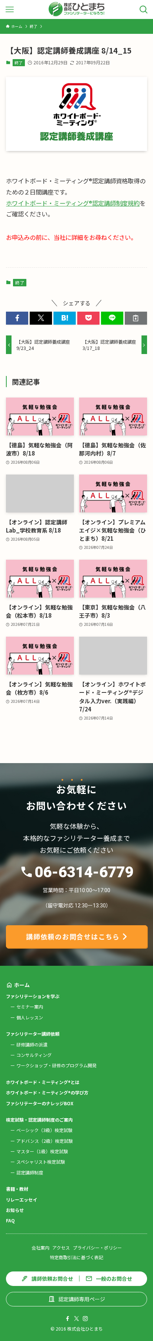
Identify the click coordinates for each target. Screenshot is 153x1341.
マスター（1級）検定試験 (42, 1151)
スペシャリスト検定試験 (40, 1161)
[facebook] (67, 1318)
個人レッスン (29, 1017)
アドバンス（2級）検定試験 (44, 1141)
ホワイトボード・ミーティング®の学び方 (47, 1092)
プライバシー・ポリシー (97, 1247)
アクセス (61, 1247)
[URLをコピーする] (136, 318)
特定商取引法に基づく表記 (76, 1257)
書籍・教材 (17, 1189)
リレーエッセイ (21, 1199)
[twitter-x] (76, 1318)
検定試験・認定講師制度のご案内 (39, 1119)
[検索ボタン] (143, 9)
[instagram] (85, 1318)
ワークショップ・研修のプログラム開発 (56, 1065)
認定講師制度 (29, 1172)
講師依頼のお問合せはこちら (73, 936)
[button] (17, 318)
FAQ (10, 1220)
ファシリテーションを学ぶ (32, 996)
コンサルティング (34, 1055)
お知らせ (15, 1210)
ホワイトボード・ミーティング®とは (42, 1082)
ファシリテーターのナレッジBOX (40, 1103)
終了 (18, 62)
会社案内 (40, 1247)
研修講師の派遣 (32, 1044)
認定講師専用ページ (81, 1299)
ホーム (22, 984)
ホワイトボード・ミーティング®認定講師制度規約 (73, 203)
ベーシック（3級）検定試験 (44, 1130)
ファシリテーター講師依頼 (32, 1033)
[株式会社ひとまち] (77, 9)
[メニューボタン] (9, 9)
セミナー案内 (29, 1006)
